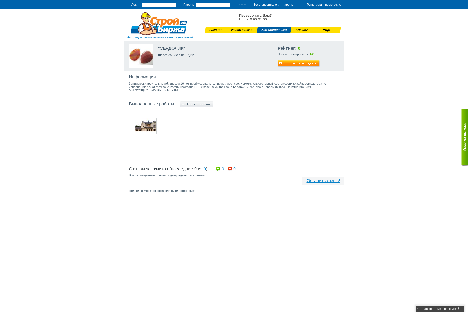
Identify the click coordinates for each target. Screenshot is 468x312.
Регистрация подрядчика (324, 4)
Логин (135, 4)
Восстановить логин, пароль (273, 4)
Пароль (188, 4)
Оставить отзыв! (323, 180)
